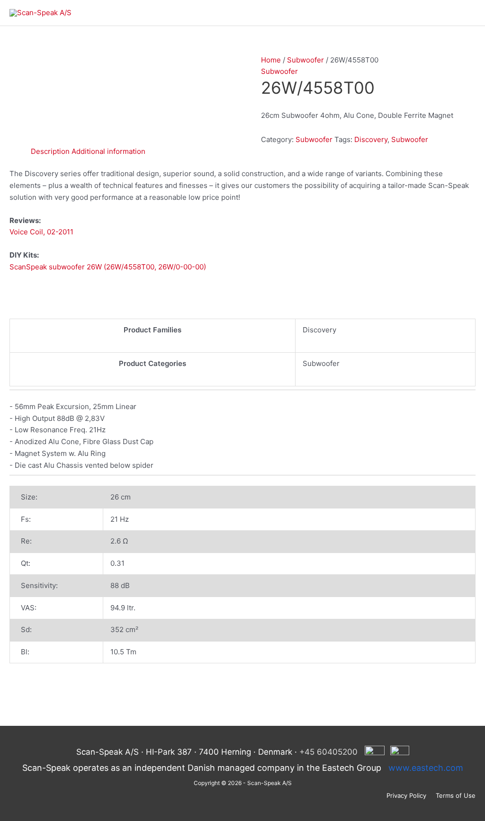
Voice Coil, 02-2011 (41, 231)
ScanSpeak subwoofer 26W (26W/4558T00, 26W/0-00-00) (107, 266)
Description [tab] (50, 151)
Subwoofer (305, 59)
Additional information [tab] (108, 151)
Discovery (370, 139)
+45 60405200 (328, 752)
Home (271, 59)
